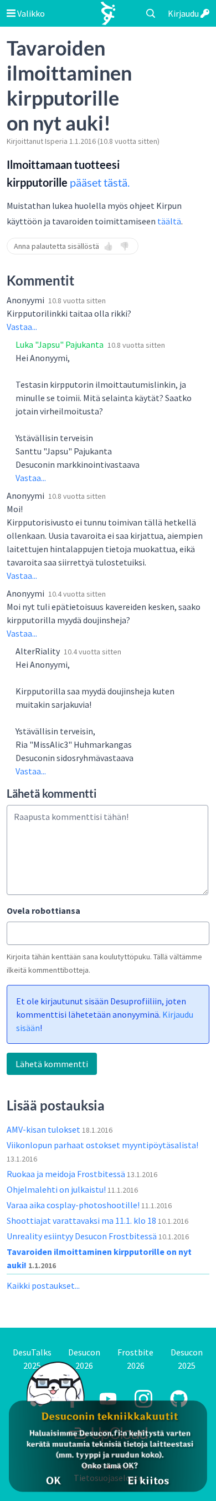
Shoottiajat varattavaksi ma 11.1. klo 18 (82, 1220)
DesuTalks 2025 (32, 1359)
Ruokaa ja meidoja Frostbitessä (67, 1173)
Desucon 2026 (84, 1359)
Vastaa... (22, 326)
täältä (169, 221)
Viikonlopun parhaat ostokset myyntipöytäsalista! (102, 1144)
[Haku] (151, 13)
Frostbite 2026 (135, 1359)
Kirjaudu (184, 13)
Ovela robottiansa (43, 910)
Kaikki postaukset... (43, 1285)
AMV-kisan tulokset (44, 1129)
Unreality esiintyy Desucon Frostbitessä (82, 1236)
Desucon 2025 (187, 1359)
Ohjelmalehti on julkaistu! (57, 1189)
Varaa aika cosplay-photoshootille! (74, 1204)
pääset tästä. (100, 182)
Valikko (30, 13)
